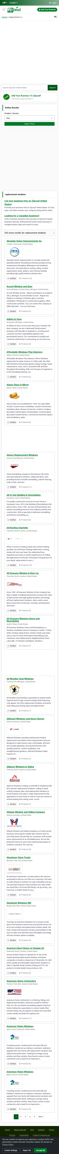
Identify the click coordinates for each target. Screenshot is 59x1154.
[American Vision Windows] (29, 1037)
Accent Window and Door (19, 286)
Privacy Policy (7, 1144)
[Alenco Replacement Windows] (29, 466)
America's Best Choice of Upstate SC (25, 948)
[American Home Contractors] (29, 992)
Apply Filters (29, 124)
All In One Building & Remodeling (24, 495)
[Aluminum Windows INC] (29, 914)
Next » (41, 1117)
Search (53, 88)
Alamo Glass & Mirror (18, 384)
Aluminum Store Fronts (19, 857)
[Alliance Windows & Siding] (29, 777)
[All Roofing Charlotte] (29, 538)
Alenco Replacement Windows (22, 455)
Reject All (27, 1150)
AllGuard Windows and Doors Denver (25, 718)
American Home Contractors (21, 981)
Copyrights (24, 1135)
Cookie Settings (10, 1150)
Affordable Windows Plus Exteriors (24, 352)
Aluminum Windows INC (19, 903)
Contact (41, 1130)
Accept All (40, 1150)
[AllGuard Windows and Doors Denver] (29, 729)
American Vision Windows (20, 1026)
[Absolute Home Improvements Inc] (29, 252)
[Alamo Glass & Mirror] (29, 395)
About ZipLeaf (20, 1130)
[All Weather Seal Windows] (29, 689)
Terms (51, 1130)
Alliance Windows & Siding (20, 766)
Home (4, 17)
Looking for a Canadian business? (21, 215)
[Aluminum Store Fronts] (29, 868)
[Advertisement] (29, 51)
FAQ (32, 1130)
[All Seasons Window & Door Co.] (29, 584)
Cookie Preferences (41, 1135)
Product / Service (11, 113)
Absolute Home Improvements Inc (24, 241)
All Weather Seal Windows (20, 678)
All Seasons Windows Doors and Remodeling (23, 620)
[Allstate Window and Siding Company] (29, 823)
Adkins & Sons (14, 319)
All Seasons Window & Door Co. (23, 573)
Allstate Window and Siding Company (26, 812)
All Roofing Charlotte (17, 527)
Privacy (12, 1135)
